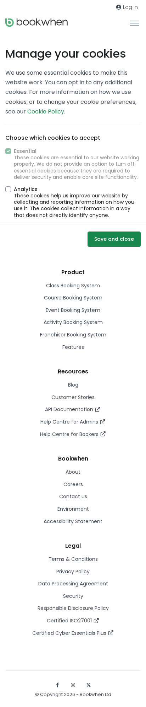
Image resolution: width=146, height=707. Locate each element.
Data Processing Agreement (73, 583)
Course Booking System (73, 297)
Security (73, 596)
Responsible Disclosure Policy (73, 608)
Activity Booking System (73, 322)
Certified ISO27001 (70, 620)
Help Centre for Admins (70, 421)
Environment (73, 508)
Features (73, 347)
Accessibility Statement (73, 521)
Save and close (114, 239)
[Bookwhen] (36, 22)
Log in (130, 7)
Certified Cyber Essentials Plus (70, 633)
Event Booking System (73, 310)
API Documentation (70, 409)
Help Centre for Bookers (70, 434)
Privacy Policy (73, 571)
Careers (73, 484)
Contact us (73, 496)
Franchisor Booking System (73, 334)
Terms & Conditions (73, 559)
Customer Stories (73, 397)
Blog (73, 384)
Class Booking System (73, 285)
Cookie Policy (45, 111)
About (73, 471)
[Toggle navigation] (134, 22)
